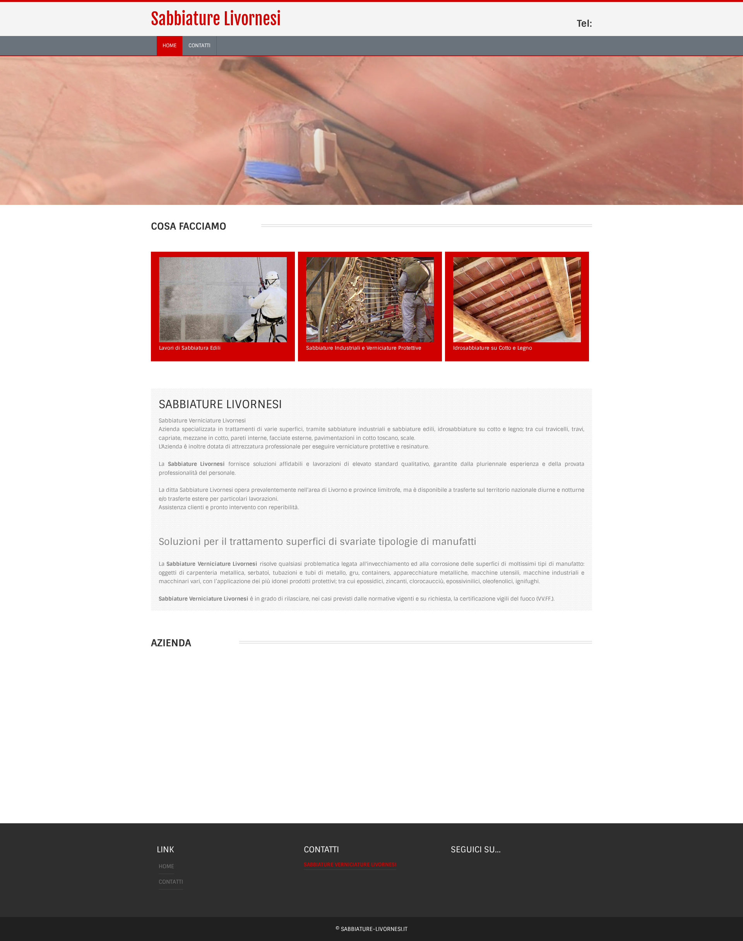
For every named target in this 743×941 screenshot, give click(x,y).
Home (166, 866)
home (169, 45)
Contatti (171, 881)
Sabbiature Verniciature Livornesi (350, 864)
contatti (199, 45)
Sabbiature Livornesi (216, 19)
